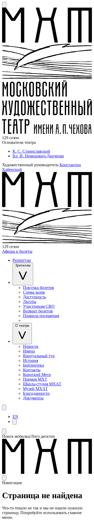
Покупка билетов (38, 287)
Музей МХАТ (35, 388)
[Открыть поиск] (4, 5)
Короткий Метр (37, 374)
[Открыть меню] (4, 407)
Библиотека (33, 365)
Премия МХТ (35, 379)
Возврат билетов (38, 311)
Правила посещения (41, 315)
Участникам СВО (39, 306)
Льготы (29, 301)
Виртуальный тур (39, 356)
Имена (29, 351)
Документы (33, 398)
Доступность (34, 297)
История (30, 360)
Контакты (31, 370)
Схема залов (34, 292)
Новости (30, 346)
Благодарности (36, 393)
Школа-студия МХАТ (42, 384)
